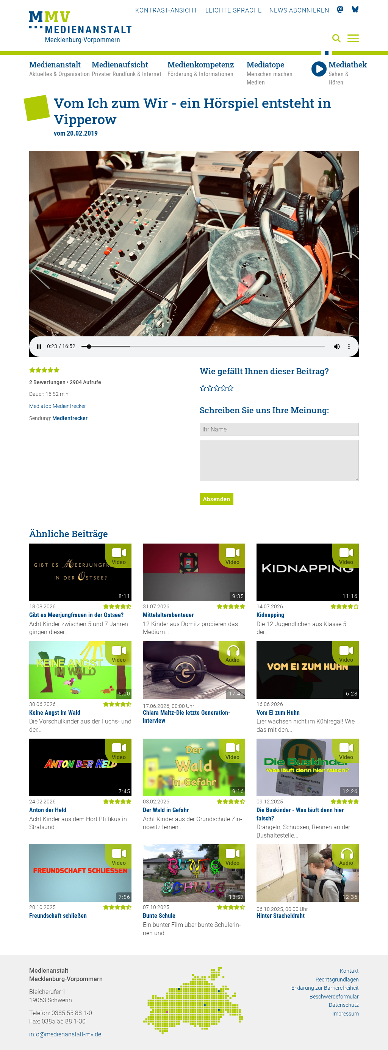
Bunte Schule (159, 915)
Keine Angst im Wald (54, 712)
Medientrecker (70, 418)
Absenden (216, 499)
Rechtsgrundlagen (337, 980)
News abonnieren (299, 10)
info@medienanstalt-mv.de (65, 1034)
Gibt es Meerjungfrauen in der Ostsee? (76, 615)
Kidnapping (270, 615)
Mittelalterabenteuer (168, 615)
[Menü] (353, 38)
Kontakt (349, 971)
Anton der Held (47, 810)
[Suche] (338, 39)
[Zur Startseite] (80, 28)
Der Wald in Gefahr (166, 810)
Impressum (345, 1014)
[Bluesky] (355, 10)
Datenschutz (344, 1005)
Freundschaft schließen (58, 915)
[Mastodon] (340, 10)
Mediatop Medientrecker (57, 406)
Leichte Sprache (233, 10)
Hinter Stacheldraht (281, 915)
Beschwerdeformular (334, 997)
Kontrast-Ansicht (166, 10)
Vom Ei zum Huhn (278, 712)
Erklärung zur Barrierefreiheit (325, 988)
